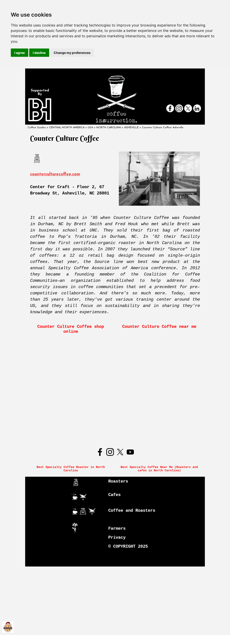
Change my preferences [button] (72, 53)
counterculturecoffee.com (55, 174)
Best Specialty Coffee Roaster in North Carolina (72, 468)
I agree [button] (19, 53)
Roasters (118, 481)
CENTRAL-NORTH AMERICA (66, 127)
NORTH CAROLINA (108, 127)
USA (90, 127)
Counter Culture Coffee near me (159, 326)
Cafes (114, 494)
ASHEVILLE (131, 127)
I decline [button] (39, 53)
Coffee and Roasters (131, 510)
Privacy (117, 537)
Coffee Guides (37, 127)
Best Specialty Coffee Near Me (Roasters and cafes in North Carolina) (160, 468)
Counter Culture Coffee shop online (71, 329)
